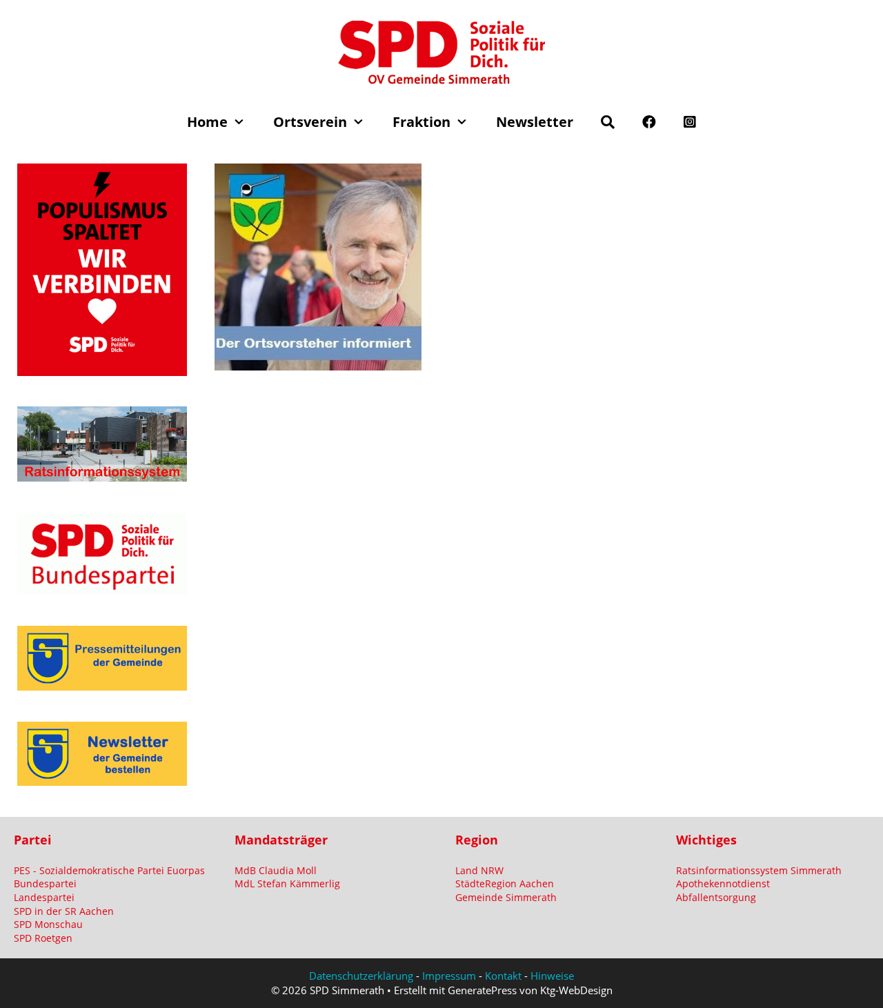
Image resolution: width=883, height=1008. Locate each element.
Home (207, 121)
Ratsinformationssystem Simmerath (759, 870)
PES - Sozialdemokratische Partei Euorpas (109, 870)
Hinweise (552, 975)
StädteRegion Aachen (504, 883)
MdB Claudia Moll (276, 870)
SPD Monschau (48, 924)
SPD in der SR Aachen (64, 911)
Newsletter (534, 121)
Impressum (449, 975)
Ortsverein (310, 121)
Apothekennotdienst (723, 883)
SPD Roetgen (43, 938)
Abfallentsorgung (716, 897)
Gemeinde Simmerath (506, 897)
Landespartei (44, 897)
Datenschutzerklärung (361, 975)
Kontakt (503, 975)
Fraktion (421, 121)
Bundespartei (45, 883)
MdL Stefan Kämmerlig (287, 883)
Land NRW (479, 870)
